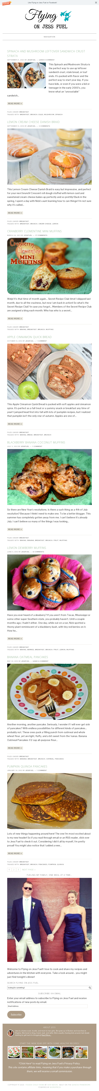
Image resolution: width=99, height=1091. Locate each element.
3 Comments (44, 126)
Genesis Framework (81, 1085)
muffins (49, 329)
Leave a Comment (47, 60)
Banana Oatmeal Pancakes (27, 657)
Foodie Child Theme (35, 1085)
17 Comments (41, 235)
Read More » (15, 103)
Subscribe (16, 1014)
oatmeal (50, 759)
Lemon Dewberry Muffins (26, 548)
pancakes (59, 759)
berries (30, 650)
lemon (55, 224)
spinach (59, 114)
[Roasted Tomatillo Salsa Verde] (54, 1052)
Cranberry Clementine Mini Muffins (34, 231)
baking (23, 329)
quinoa (60, 864)
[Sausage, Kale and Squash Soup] (68, 1052)
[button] (49, 2)
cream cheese (45, 224)
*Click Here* (25, 1063)
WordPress (55, 1087)
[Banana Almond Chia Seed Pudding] (81, 1052)
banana (30, 540)
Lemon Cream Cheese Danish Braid (33, 122)
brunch (34, 114)
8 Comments (38, 552)
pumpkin (52, 864)
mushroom (49, 114)
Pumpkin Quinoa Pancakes (27, 766)
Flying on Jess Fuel (49, 18)
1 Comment (42, 341)
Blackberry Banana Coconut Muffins (36, 442)
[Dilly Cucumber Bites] (14, 1052)
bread (30, 435)
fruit (56, 540)
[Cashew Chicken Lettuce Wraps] (27, 1052)
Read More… (46, 1035)
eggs (41, 114)
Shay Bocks (52, 1085)
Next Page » (29, 869)
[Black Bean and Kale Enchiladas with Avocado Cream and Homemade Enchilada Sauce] (41, 1052)
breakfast (24, 114)
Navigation (49, 37)
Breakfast (24, 112)
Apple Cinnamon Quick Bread (29, 337)
